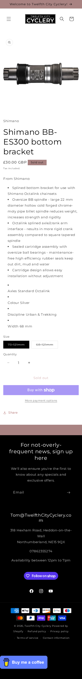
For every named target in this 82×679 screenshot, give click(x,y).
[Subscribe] (68, 492)
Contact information (56, 637)
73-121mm (18, 345)
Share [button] (13, 412)
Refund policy (37, 631)
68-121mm (47, 345)
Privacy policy (59, 631)
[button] (9, 19)
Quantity (10, 354)
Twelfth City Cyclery (37, 625)
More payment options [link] (41, 400)
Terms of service (27, 637)
